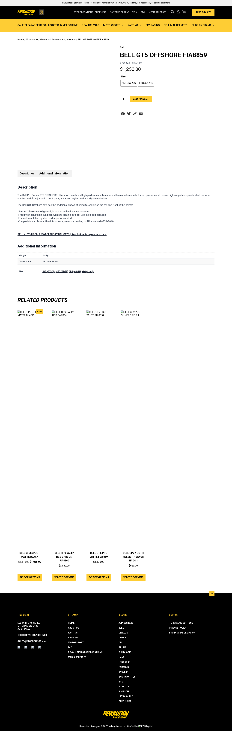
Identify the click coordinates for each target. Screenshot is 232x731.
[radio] (129, 83)
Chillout (124, 632)
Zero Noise (125, 701)
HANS (122, 657)
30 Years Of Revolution (123, 12)
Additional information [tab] (54, 173)
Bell (122, 47)
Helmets (71, 39)
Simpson (124, 691)
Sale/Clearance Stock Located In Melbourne (47, 25)
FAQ (143, 12)
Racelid (123, 672)
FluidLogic (125, 652)
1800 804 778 (203, 12)
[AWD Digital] (145, 726)
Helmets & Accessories (52, 39)
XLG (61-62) (88, 271)
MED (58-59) (62, 271)
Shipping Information (182, 632)
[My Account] (178, 11)
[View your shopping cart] (184, 11)
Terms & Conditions (181, 623)
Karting (133, 25)
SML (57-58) (48, 271)
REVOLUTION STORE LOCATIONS (85, 652)
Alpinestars (126, 623)
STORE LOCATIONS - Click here (90, 12)
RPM (121, 681)
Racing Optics (127, 677)
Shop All (73, 637)
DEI (120, 642)
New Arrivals (90, 25)
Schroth (124, 686)
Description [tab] (27, 173)
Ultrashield (126, 696)
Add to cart (141, 99)
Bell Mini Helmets (175, 25)
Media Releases (158, 12)
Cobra (122, 637)
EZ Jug (122, 647)
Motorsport (111, 25)
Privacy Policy (178, 628)
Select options (30, 577)
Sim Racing (153, 25)
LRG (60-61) (75, 271)
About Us (73, 628)
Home (21, 39)
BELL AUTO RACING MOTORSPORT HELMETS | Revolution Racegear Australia (62, 234)
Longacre (124, 662)
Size (123, 76)
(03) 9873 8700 (39, 635)
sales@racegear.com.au (32, 641)
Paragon (124, 667)
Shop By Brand (201, 25)
